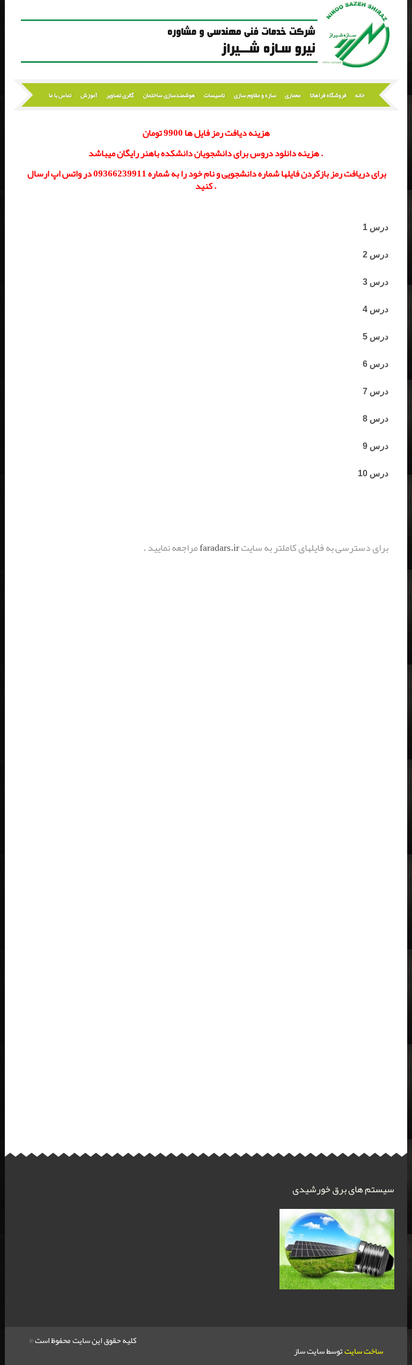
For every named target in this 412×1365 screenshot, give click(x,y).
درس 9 (375, 446)
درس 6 (375, 363)
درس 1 (375, 227)
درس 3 (375, 281)
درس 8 (375, 418)
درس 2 (374, 254)
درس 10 (373, 473)
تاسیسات (214, 95)
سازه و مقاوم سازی (255, 95)
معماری (293, 95)
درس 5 (375, 336)
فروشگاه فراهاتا (328, 95)
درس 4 (375, 309)
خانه (360, 95)
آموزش (89, 95)
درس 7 (375, 391)
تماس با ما (60, 95)
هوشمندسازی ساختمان (169, 95)
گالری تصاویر (120, 95)
